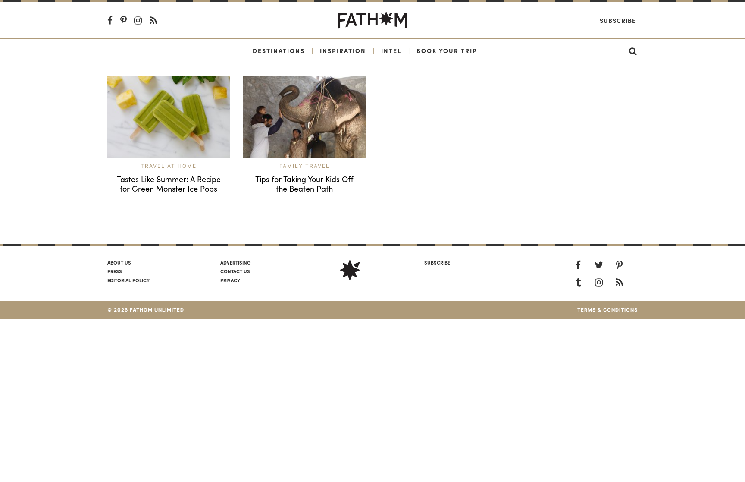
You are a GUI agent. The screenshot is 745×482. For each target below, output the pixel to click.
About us (119, 262)
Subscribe (618, 20)
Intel (391, 50)
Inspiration (343, 50)
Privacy (230, 280)
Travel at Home (169, 166)
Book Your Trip (446, 50)
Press (114, 271)
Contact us (235, 271)
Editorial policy (128, 280)
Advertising (235, 262)
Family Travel (304, 166)
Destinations (279, 50)
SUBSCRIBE (437, 262)
